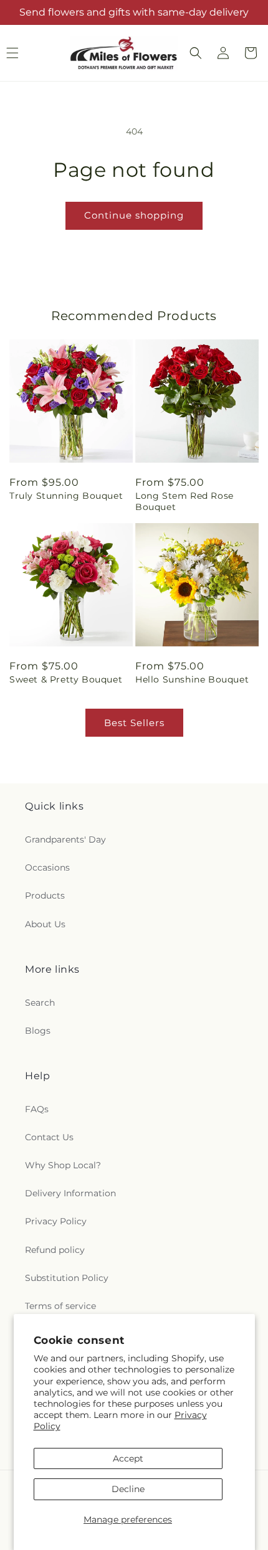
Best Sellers (134, 723)
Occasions (47, 867)
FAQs (37, 1109)
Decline (128, 1489)
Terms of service (60, 1305)
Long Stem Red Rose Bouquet (184, 501)
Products (45, 895)
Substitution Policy (66, 1277)
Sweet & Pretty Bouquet (65, 679)
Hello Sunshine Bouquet (192, 679)
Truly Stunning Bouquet (66, 495)
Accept (128, 1458)
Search (40, 1002)
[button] (195, 53)
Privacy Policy (56, 1221)
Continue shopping (134, 215)
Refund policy (55, 1249)
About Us (45, 924)
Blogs (37, 1030)
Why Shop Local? (63, 1165)
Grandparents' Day (65, 839)
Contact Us (49, 1137)
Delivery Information (70, 1193)
